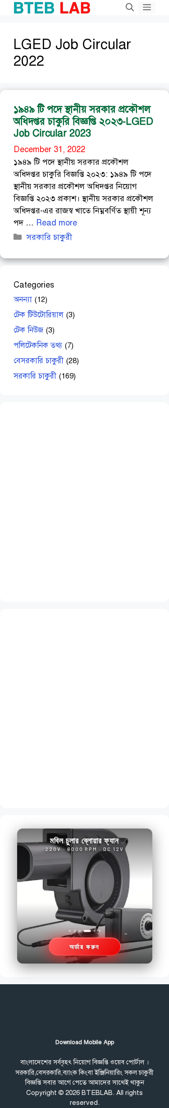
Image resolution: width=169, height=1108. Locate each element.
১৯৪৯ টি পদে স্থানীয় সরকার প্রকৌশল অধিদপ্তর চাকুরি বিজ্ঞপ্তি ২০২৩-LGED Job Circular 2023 (83, 121)
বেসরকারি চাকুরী (39, 360)
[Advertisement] (84, 500)
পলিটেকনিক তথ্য (38, 345)
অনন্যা (23, 299)
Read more (56, 223)
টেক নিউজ (28, 330)
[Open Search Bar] (129, 8)
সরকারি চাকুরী (49, 237)
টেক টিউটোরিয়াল (39, 315)
